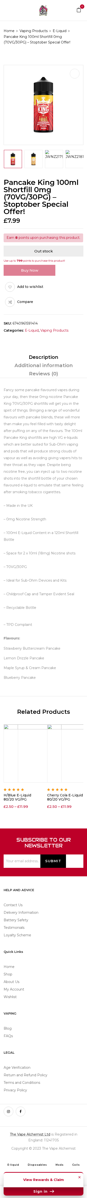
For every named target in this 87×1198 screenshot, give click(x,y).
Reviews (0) (43, 374)
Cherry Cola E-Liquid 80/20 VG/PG (65, 797)
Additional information (43, 365)
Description (43, 357)
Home (9, 31)
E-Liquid (59, 31)
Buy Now (29, 270)
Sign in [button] (41, 1191)
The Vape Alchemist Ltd (30, 1134)
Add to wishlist (30, 286)
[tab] (43, 357)
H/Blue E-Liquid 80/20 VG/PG (17, 797)
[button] (79, 10)
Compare (25, 302)
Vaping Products (34, 31)
